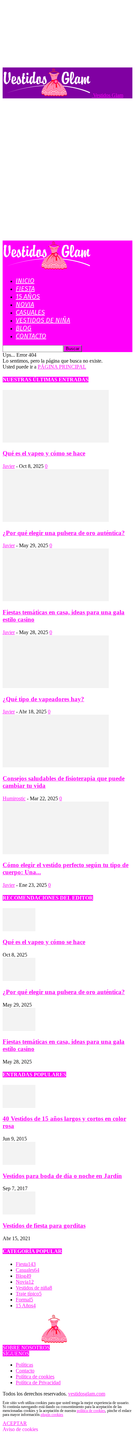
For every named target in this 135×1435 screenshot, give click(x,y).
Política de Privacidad (38, 1382)
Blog (23, 328)
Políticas (24, 1365)
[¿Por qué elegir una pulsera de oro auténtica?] (56, 520)
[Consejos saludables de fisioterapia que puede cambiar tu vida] (56, 765)
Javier (9, 466)
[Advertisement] (67, 169)
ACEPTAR (15, 1423)
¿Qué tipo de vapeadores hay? (43, 699)
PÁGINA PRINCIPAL (62, 367)
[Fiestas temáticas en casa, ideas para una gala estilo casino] (56, 599)
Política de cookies (35, 1376)
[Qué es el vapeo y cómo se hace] (56, 441)
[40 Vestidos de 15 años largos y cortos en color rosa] (19, 1106)
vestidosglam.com (86, 1394)
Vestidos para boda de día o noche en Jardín (62, 1175)
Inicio (25, 281)
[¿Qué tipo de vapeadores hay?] (56, 686)
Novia (25, 304)
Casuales (30, 312)
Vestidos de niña (43, 320)
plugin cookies (52, 1414)
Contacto (31, 336)
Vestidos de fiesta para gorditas (44, 1225)
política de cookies (91, 1410)
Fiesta (25, 289)
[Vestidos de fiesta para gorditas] (19, 1213)
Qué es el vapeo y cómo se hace (44, 453)
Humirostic (14, 798)
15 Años (28, 296)
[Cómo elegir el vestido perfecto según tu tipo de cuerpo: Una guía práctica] (56, 852)
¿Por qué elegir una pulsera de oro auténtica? (64, 532)
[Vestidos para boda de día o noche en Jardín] (19, 1163)
